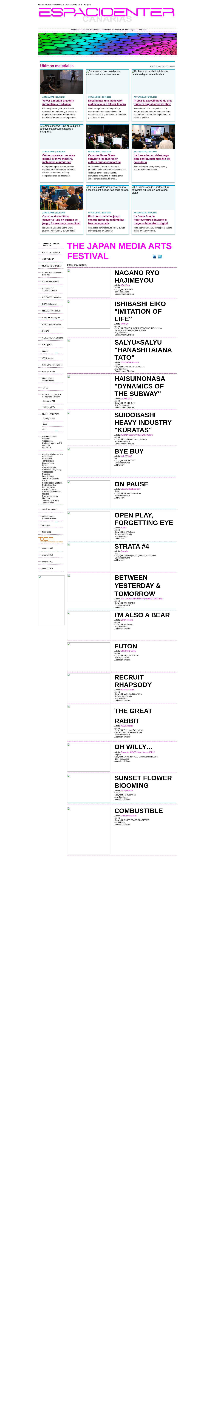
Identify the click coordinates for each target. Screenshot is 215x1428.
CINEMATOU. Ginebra (51, 297)
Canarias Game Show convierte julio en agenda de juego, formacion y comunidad (61, 220)
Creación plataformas (51, 492)
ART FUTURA (48, 259)
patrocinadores (48, 516)
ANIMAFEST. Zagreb (51, 317)
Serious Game (48, 381)
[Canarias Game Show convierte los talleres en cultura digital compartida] (107, 137)
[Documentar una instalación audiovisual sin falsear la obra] (107, 82)
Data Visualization (50, 496)
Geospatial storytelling (52, 470)
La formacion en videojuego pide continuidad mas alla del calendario (152, 159)
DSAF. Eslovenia (49, 304)
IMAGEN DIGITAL (49, 436)
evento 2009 (47, 548)
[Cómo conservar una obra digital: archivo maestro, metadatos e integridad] (61, 137)
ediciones (75, 30)
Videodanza (47, 441)
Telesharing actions (50, 500)
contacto (143, 30)
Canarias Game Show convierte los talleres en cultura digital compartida (104, 159)
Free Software (48, 476)
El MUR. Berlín (48, 372)
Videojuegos (47, 472)
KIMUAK (45, 331)
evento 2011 (47, 562)
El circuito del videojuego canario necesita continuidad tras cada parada (106, 220)
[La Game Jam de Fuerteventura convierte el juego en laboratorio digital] (153, 198)
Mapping (46, 498)
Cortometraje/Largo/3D (52, 443)
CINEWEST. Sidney (50, 282)
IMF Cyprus (47, 345)
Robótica (46, 474)
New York (46, 275)
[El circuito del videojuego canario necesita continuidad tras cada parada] (107, 198)
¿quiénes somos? (49, 509)
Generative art (48, 463)
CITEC (45, 388)
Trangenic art (48, 461)
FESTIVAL (47, 246)
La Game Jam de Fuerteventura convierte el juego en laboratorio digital (151, 220)
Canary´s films (49, 419)
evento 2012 (47, 568)
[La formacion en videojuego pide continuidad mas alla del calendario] (153, 137)
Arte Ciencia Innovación (52, 454)
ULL (45, 429)
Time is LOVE (49, 407)
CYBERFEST (48, 288)
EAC (45, 424)
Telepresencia (48, 503)
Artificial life (47, 456)
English (87, 5)
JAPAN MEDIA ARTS (51, 243)
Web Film (46, 445)
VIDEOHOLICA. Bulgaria (52, 338)
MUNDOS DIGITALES (51, 266)
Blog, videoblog (49, 487)
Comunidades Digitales (52, 483)
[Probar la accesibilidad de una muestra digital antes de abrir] (153, 82)
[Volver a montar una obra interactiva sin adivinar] (61, 82)
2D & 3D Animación (50, 478)
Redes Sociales (49, 485)
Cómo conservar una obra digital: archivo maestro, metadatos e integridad (58, 159)
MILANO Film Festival (51, 311)
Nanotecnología (49, 467)
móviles (45, 494)
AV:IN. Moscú (48, 358)
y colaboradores (49, 518)
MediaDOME (47, 378)
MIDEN (45, 351)
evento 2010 (47, 555)
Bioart (44, 465)
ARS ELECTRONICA (51, 252)
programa (46, 525)
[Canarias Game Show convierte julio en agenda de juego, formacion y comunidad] (61, 198)
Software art (47, 459)
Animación (46, 447)
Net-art (45, 481)
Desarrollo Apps (49, 489)
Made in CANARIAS (50, 414)
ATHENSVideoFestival (51, 324)
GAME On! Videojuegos (52, 365)
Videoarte (46, 439)
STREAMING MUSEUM (52, 273)
